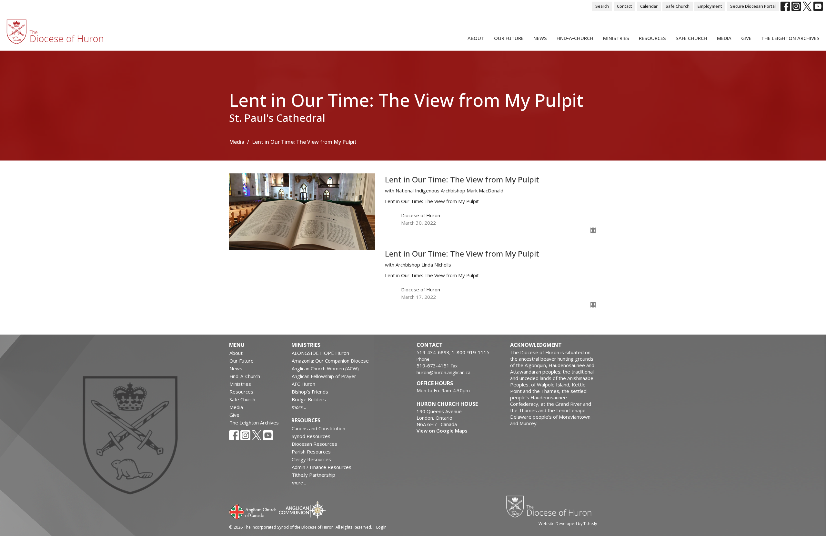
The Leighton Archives (790, 38)
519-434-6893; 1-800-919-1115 (453, 352)
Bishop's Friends (310, 391)
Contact (624, 6)
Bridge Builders (309, 399)
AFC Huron (303, 384)
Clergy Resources (311, 459)
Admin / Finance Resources (321, 467)
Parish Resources (311, 451)
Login (381, 527)
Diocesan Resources (314, 444)
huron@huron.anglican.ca (443, 372)
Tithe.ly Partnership (313, 475)
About (476, 38)
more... (299, 407)
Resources (652, 38)
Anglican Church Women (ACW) (325, 368)
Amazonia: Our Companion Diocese (330, 360)
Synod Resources (311, 436)
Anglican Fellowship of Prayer (324, 376)
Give (746, 38)
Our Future (509, 38)
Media (724, 38)
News (540, 38)
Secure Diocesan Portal (753, 6)
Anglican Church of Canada (253, 511)
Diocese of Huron (551, 506)
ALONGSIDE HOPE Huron (320, 353)
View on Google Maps (442, 430)
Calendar (649, 6)
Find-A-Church (575, 38)
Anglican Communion (302, 510)
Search (602, 6)
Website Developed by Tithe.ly (568, 523)
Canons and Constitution (318, 428)
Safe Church (678, 6)
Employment (710, 6)
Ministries (616, 38)
